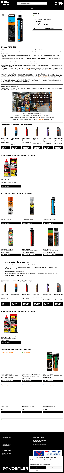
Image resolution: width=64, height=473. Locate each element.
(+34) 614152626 (39, 438)
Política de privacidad (47, 470)
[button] (61, 457)
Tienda (6, 11)
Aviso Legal (54, 470)
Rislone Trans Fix (43, 76)
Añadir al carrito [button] (4, 148)
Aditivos (10, 11)
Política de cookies (39, 470)
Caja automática (16, 11)
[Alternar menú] (32, 8)
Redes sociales (6, 450)
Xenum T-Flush (28, 69)
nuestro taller (43, 61)
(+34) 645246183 (39, 442)
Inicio (2, 11)
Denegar (54, 467)
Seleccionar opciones (26, 148)
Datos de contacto (38, 436)
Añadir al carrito (49, 28)
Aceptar (38, 467)
